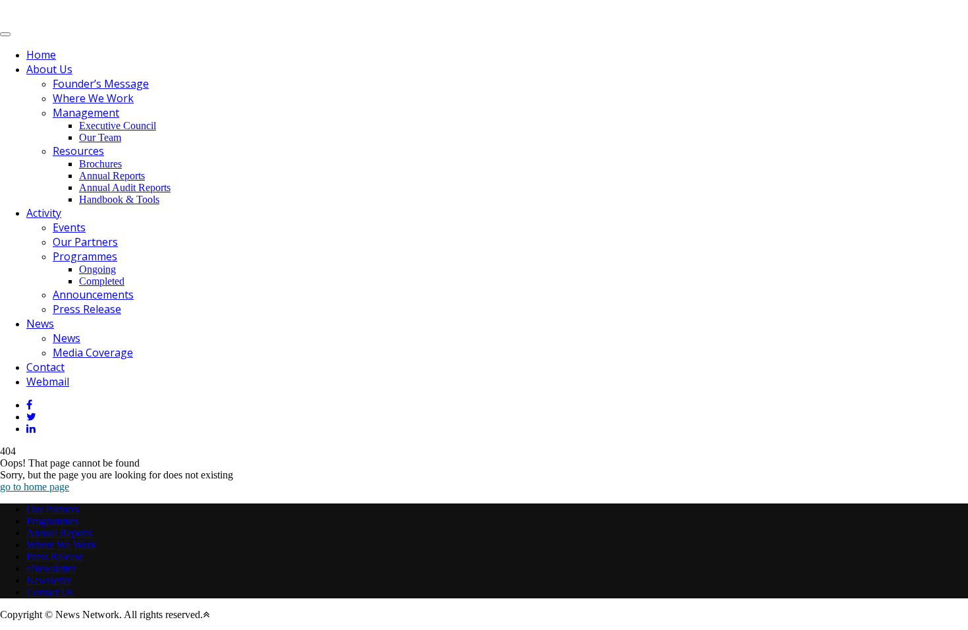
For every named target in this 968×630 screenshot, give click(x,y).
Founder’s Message (101, 83)
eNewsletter (51, 568)
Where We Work (93, 98)
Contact (45, 367)
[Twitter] (31, 416)
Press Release (87, 309)
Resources (78, 151)
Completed (101, 281)
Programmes (85, 256)
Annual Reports (112, 175)
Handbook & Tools (119, 199)
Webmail (47, 381)
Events (69, 227)
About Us (49, 69)
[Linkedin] (31, 428)
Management (86, 112)
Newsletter (48, 580)
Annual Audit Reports (125, 187)
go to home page (34, 486)
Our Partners (85, 242)
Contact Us (49, 592)
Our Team (100, 137)
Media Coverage (93, 352)
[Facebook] (29, 405)
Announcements (93, 294)
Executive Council (117, 125)
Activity (43, 213)
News (40, 323)
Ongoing (97, 269)
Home (41, 54)
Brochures (100, 163)
